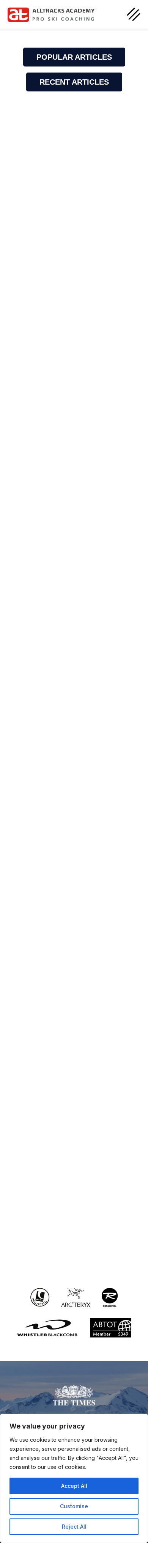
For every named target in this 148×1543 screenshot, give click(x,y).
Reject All (74, 1526)
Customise (74, 1506)
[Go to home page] (51, 15)
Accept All (74, 1486)
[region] (74, 1478)
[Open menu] (133, 14)
